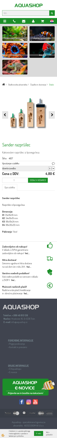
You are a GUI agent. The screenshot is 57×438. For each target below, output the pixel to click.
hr (52, 21)
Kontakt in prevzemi (18, 347)
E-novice (13, 372)
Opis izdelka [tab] (10, 187)
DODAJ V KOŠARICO (38, 180)
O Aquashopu (15, 368)
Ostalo (51, 84)
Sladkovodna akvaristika (17, 84)
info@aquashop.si (19, 322)
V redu (38, 433)
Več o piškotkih (49, 433)
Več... (27, 253)
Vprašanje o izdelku (10, 163)
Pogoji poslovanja (17, 343)
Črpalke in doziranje (38, 84)
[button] (52, 115)
